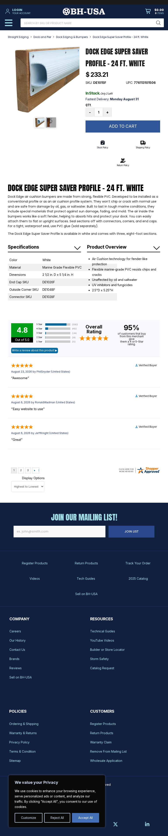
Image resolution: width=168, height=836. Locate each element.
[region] (57, 801)
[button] (29, 11)
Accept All (85, 818)
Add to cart (123, 126)
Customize (28, 818)
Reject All (57, 818)
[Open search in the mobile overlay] (92, 22)
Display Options (33, 478)
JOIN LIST (131, 531)
